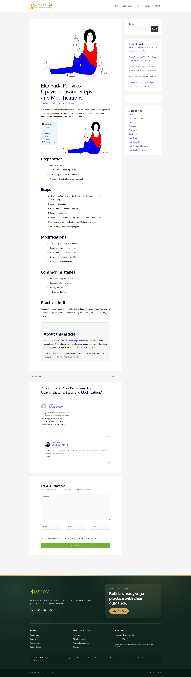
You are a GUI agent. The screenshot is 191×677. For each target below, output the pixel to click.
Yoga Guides (133, 138)
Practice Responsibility (81, 643)
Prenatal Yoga (134, 130)
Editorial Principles (80, 639)
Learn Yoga (127, 6)
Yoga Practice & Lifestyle (138, 146)
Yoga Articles (35, 643)
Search (131, 24)
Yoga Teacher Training (137, 150)
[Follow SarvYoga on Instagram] (44, 610)
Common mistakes (47, 137)
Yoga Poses (34, 635)
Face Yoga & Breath (136, 118)
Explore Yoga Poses (119, 611)
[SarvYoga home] (40, 592)
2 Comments (46, 103)
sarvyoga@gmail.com (123, 639)
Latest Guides (35, 647)
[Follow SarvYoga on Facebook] (32, 610)
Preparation (48, 127)
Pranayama (133, 126)
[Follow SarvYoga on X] (38, 610)
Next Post (117, 376)
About (157, 6)
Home (117, 6)
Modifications (49, 133)
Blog (139, 6)
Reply (108, 436)
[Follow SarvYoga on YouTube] (50, 610)
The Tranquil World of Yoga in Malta (142, 76)
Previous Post (35, 376)
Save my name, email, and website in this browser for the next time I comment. (70, 538)
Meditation (133, 122)
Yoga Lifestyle (134, 142)
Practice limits (49, 142)
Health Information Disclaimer (66, 357)
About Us (76, 635)
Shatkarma (133, 134)
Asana (54, 103)
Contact (148, 6)
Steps (46, 130)
